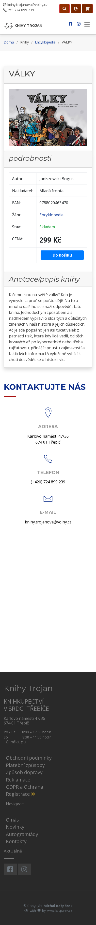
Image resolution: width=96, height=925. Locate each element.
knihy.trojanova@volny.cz (27, 4)
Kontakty (16, 841)
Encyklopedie (45, 42)
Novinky (15, 827)
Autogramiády (22, 834)
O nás (12, 819)
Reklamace (18, 779)
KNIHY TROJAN (28, 25)
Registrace (18, 794)
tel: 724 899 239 (21, 10)
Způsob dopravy (24, 772)
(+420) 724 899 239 (48, 482)
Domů (9, 42)
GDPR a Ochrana (24, 786)
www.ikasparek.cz (59, 911)
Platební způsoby (25, 765)
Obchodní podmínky (29, 757)
